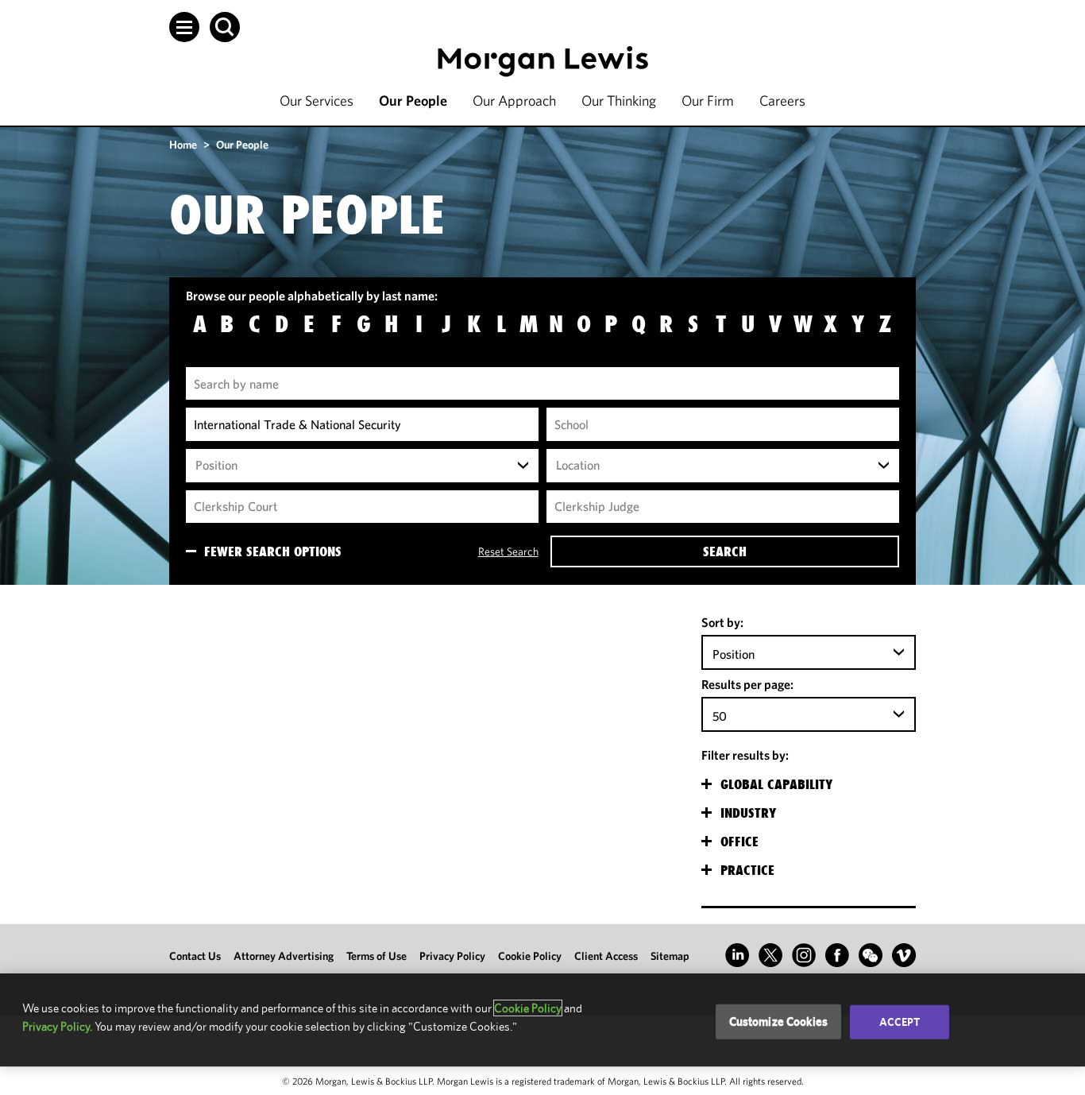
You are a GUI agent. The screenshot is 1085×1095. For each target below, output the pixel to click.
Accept (900, 1022)
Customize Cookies (778, 1021)
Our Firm (708, 100)
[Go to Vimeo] (904, 955)
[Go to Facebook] (837, 955)
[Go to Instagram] (804, 955)
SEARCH (725, 551)
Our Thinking (618, 100)
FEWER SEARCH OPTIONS (273, 551)
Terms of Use (376, 956)
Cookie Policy (530, 956)
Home (183, 144)
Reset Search (508, 551)
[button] (184, 27)
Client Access (606, 956)
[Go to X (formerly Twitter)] (770, 955)
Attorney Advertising (284, 956)
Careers (782, 100)
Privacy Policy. (57, 1026)
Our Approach (514, 100)
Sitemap (670, 956)
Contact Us (195, 956)
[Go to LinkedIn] (737, 955)
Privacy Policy (452, 956)
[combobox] (362, 465)
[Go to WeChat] (870, 955)
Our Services (316, 100)
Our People (413, 100)
